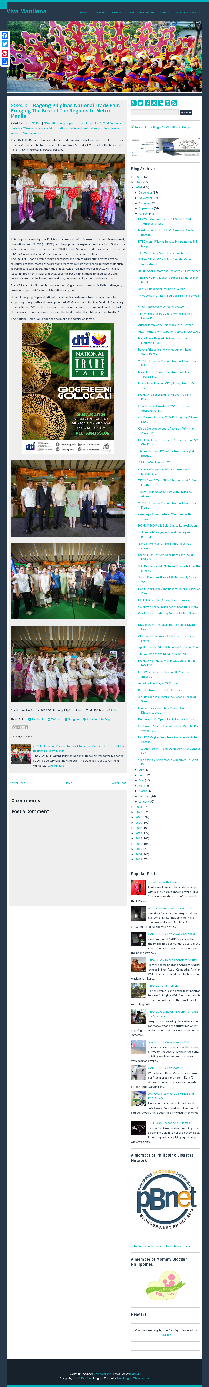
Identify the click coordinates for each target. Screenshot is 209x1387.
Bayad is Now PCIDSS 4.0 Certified (160, 690)
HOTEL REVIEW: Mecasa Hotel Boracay (163, 600)
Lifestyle (99, 12)
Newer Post (17, 782)
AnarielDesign (82, 1378)
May (142, 780)
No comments (32, 133)
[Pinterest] (167, 103)
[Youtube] (160, 103)
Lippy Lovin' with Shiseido (164, 882)
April (142, 785)
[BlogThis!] (18, 727)
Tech (130, 12)
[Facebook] (147, 103)
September (146, 208)
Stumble (91, 719)
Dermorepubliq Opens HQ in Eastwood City (166, 719)
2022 (139, 812)
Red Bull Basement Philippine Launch (161, 289)
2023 (139, 806)
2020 (139, 822)
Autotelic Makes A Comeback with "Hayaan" (166, 324)
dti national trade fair (67, 128)
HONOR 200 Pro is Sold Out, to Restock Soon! (168, 525)
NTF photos (114, 710)
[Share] (5, 62)
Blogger (165, 1334)
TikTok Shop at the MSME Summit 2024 (163, 654)
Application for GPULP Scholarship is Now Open (168, 647)
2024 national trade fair (38, 128)
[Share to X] (22, 727)
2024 (139, 187)
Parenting (147, 12)
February (145, 796)
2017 (139, 838)
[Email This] (14, 727)
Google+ (73, 719)
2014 (139, 854)
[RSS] (174, 103)
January (144, 801)
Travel (116, 12)
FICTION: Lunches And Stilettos (169, 1122)
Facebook (37, 719)
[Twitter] (140, 103)
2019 (139, 827)
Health (165, 12)
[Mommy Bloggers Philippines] (165, 1300)
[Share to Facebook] (26, 727)
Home (84, 12)
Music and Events (187, 12)
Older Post (119, 782)
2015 (139, 849)
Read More (57, 765)
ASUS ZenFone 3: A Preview (166, 908)
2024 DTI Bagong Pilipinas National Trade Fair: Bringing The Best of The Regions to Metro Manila (65, 110)
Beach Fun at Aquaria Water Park (169, 1042)
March (143, 791)
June (142, 775)
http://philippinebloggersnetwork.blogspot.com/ (161, 1246)
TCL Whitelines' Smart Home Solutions (163, 253)
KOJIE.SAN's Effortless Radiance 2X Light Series (169, 271)
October (145, 203)
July (142, 769)
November (146, 197)
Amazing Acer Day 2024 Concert (159, 683)
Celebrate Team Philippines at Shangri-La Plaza (168, 606)
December (146, 192)
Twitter (55, 719)
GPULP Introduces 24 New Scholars (161, 306)
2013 (139, 859)
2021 (139, 817)
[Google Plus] (134, 103)
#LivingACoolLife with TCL (155, 462)
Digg (107, 719)
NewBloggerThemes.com (133, 1378)
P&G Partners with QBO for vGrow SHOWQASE (169, 331)
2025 (139, 182)
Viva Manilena (26, 11)
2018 (139, 833)
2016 (139, 843)
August (144, 213)
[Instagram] (154, 103)
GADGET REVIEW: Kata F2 (165, 1067)
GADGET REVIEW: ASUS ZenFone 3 (171, 933)
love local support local (95, 128)
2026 (139, 176)
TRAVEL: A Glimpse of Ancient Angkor (172, 959)
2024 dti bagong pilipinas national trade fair (71, 123)
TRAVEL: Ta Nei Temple (163, 985)
